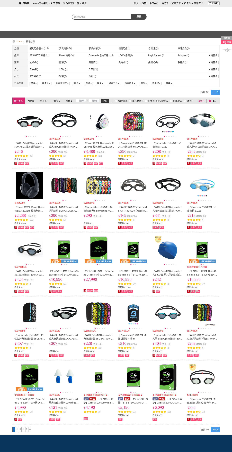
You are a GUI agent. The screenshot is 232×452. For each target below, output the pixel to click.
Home (19, 41)
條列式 (215, 101)
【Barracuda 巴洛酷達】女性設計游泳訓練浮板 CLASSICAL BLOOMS (29, 339)
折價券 (187, 3)
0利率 (189, 101)
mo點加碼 (123, 101)
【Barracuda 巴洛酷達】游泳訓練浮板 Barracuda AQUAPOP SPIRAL (98, 211)
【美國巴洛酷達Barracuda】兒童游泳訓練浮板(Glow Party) (202, 339)
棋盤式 (210, 101)
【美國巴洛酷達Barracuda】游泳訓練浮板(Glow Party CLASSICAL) (99, 339)
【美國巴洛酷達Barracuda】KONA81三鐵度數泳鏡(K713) (29, 147)
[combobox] (101, 17)
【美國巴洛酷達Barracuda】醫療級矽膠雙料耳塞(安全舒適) (64, 403)
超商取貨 (177, 101)
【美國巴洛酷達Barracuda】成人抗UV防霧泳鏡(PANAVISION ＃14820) (202, 147)
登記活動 (213, 3)
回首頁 (26, 3)
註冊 (144, 3)
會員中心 (154, 3)
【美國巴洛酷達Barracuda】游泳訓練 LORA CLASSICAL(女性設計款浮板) (64, 211)
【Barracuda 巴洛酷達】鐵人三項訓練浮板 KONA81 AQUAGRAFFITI (132, 147)
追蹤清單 (176, 3)
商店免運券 (137, 101)
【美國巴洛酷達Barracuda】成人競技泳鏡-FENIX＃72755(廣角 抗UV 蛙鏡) (29, 275)
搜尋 (138, 16)
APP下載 (55, 3)
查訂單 (165, 3)
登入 (136, 3)
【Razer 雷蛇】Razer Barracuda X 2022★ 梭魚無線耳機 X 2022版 (29, 211)
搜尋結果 (30, 41)
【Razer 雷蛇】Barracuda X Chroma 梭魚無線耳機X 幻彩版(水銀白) (99, 147)
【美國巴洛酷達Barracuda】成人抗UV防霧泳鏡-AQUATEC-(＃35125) (64, 147)
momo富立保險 (40, 3)
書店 (84, 3)
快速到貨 (163, 101)
